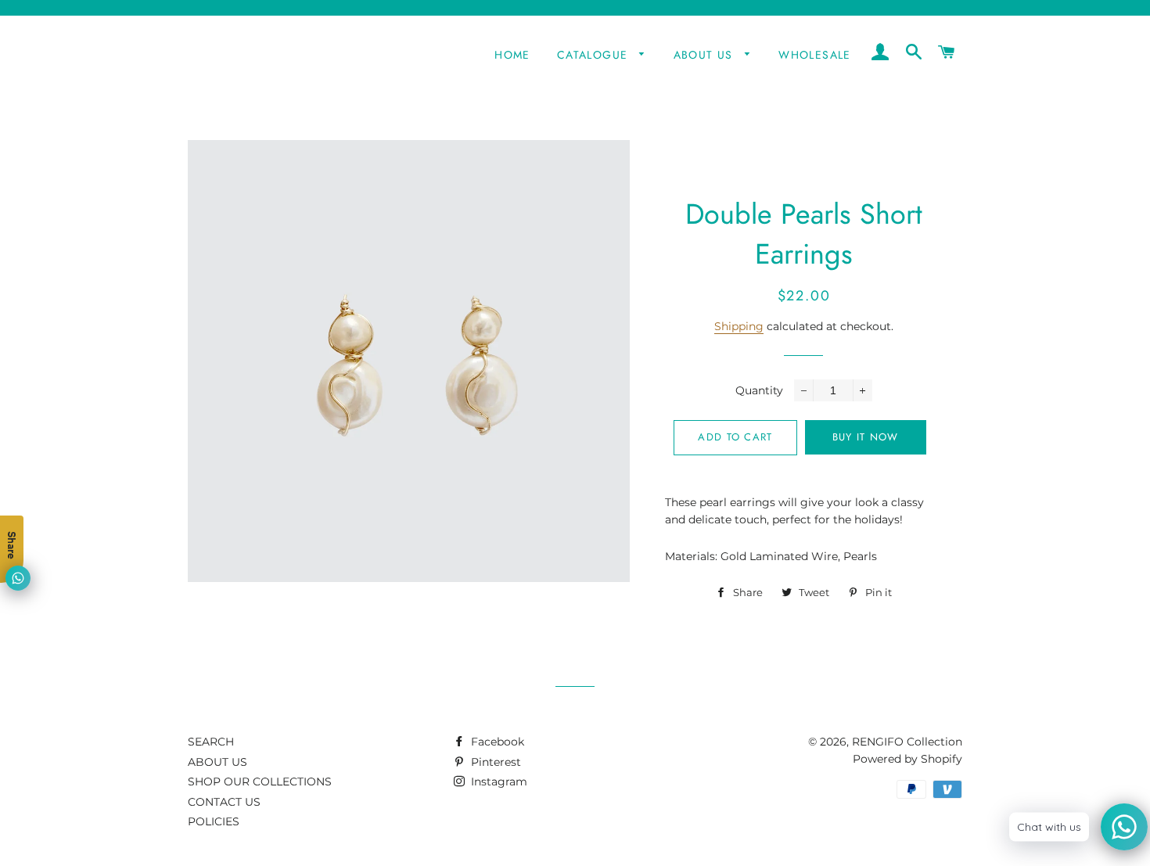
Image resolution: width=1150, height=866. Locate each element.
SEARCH (211, 742)
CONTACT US (224, 802)
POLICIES (213, 821)
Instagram (497, 781)
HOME (512, 55)
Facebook (496, 742)
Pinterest (494, 762)
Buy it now (865, 436)
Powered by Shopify (907, 759)
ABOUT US (706, 55)
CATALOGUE (594, 55)
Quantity (759, 390)
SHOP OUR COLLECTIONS (260, 781)
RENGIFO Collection (907, 742)
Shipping (739, 326)
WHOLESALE (814, 55)
